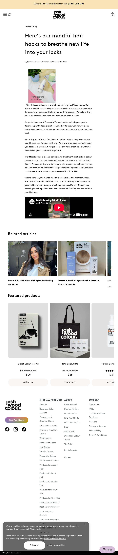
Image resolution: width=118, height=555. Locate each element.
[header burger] (5, 14)
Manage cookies (56, 545)
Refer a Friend (70, 404)
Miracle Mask (35, 157)
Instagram (76, 122)
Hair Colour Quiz (72, 422)
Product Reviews (71, 409)
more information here (55, 539)
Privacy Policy (95, 430)
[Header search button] (9, 14)
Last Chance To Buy (48, 425)
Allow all (34, 545)
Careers (67, 457)
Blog (66, 426)
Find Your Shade (71, 417)
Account (93, 421)
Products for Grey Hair (50, 497)
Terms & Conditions (98, 435)
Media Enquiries (71, 450)
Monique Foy (58, 126)
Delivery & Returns (97, 426)
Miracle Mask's (47, 181)
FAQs (91, 409)
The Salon (68, 444)
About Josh (69, 431)
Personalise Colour (48, 456)
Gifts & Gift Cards (48, 442)
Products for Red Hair (49, 502)
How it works (70, 413)
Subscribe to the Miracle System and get (59, 3)
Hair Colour (45, 447)
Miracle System (46, 451)
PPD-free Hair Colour (49, 460)
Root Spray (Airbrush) (49, 506)
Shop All (43, 404)
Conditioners (45, 438)
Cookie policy (36, 529)
